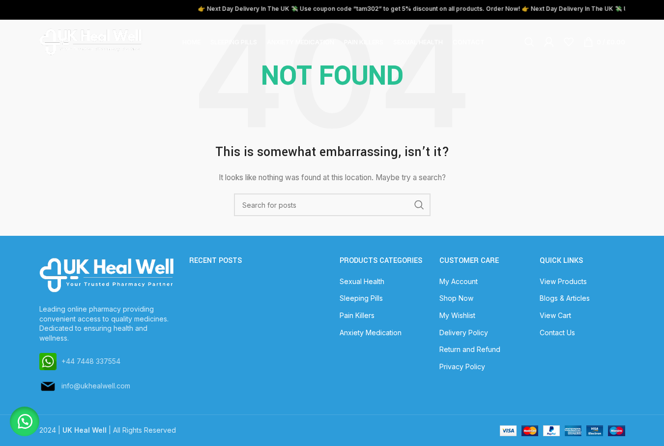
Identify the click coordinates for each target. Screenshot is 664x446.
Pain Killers (357, 315)
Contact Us (557, 332)
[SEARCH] (419, 204)
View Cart (555, 315)
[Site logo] (91, 41)
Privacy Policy (462, 366)
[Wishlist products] (568, 42)
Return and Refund (469, 349)
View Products (563, 281)
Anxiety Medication (371, 332)
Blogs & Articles (565, 298)
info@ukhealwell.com (95, 386)
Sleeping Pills (361, 298)
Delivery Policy (463, 332)
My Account (458, 281)
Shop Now (456, 298)
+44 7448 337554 (90, 361)
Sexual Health (362, 281)
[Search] (529, 42)
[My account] (549, 42)
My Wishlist (457, 315)
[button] (24, 421)
